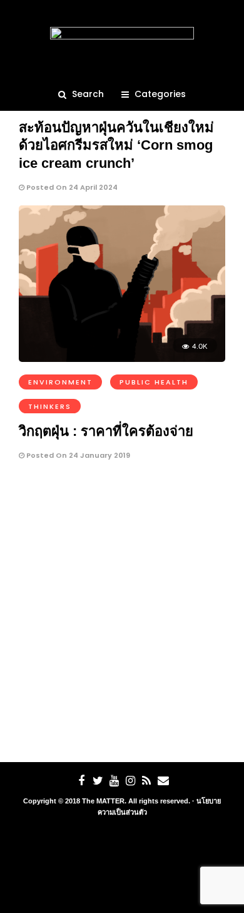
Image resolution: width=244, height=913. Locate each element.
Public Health (153, 382)
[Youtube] (114, 781)
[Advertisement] (122, 615)
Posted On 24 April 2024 (71, 187)
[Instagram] (130, 781)
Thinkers (49, 406)
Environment (60, 382)
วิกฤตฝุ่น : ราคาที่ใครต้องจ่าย (106, 431)
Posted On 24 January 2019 (77, 455)
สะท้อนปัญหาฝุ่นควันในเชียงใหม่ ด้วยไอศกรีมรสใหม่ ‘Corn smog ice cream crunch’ (116, 145)
